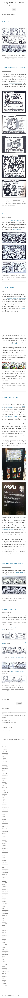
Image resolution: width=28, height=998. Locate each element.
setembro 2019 (5, 792)
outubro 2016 (4, 850)
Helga (10, 57)
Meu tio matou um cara (14, 551)
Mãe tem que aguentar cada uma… (13, 564)
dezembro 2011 (5, 949)
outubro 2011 (4, 952)
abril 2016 (4, 860)
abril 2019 (4, 800)
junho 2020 (4, 780)
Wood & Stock (22, 298)
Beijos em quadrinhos (9, 609)
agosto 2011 (4, 956)
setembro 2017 (5, 831)
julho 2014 (4, 896)
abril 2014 (4, 901)
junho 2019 (4, 797)
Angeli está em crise (8, 288)
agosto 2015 (4, 874)
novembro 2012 (5, 930)
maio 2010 (4, 981)
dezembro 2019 (5, 787)
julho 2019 (4, 795)
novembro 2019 (5, 789)
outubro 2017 (4, 829)
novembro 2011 (5, 951)
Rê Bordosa (20, 57)
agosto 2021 (4, 770)
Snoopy (3, 690)
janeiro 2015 (4, 886)
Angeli (7, 201)
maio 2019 (4, 799)
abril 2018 (4, 819)
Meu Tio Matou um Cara (11, 416)
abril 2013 (4, 922)
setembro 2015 (5, 872)
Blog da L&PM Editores (14, 3)
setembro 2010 (5, 975)
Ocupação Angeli (13, 385)
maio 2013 (4, 920)
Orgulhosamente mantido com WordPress (10, 995)
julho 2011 (4, 957)
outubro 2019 (4, 790)
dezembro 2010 (5, 969)
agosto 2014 (4, 894)
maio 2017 (4, 838)
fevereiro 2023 (5, 763)
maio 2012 (4, 940)
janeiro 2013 (4, 927)
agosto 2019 (4, 794)
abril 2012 (4, 942)
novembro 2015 (5, 869)
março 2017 (4, 841)
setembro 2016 (5, 852)
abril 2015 (4, 881)
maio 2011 (4, 961)
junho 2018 (4, 816)
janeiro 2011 (4, 968)
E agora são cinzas (17, 229)
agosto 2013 (4, 915)
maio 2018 (4, 818)
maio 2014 (4, 899)
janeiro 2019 (4, 806)
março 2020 (4, 783)
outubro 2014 (4, 891)
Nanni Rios (14, 554)
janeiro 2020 (4, 785)
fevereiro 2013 (5, 925)
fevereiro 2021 (5, 775)
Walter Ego (15, 298)
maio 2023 (4, 758)
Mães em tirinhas (7, 21)
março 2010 (4, 985)
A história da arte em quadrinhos (9, 722)
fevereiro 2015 (5, 884)
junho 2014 (4, 898)
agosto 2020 (4, 778)
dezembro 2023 (5, 754)
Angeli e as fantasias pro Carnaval (13, 68)
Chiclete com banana (18, 201)
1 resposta (4, 291)
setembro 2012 (5, 934)
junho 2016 (4, 857)
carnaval (11, 201)
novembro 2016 (5, 848)
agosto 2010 (4, 976)
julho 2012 (4, 937)
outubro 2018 (4, 809)
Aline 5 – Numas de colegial (17, 657)
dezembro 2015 (5, 867)
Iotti (13, 57)
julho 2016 (4, 855)
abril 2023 (4, 760)
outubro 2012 (4, 932)
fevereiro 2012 (5, 946)
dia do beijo (7, 689)
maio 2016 (4, 858)
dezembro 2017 (5, 826)
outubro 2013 (4, 911)
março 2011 (4, 964)
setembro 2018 (5, 811)
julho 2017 (4, 835)
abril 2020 (4, 782)
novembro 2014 (5, 889)
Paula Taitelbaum (14, 58)
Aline (15, 687)
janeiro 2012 (4, 947)
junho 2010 (4, 980)
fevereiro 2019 (5, 804)
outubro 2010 (4, 973)
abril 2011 (4, 963)
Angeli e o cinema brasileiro (11, 397)
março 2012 (4, 944)
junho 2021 (4, 771)
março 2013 (4, 923)
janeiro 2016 (4, 865)
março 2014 (4, 903)
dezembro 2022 (5, 766)
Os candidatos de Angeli (10, 214)
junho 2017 (4, 836)
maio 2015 (4, 879)
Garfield (12, 689)
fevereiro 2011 (5, 966)
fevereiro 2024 (5, 753)
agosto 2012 (4, 935)
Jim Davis (16, 689)
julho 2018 (4, 814)
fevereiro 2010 (5, 986)
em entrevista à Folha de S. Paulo (11, 343)
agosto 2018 (4, 812)
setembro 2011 (5, 954)
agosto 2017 (4, 833)
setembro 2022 (5, 768)
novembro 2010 (5, 971)
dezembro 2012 (5, 928)
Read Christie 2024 (6, 720)
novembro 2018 (5, 807)
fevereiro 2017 (5, 843)
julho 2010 (4, 978)
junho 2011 (4, 959)
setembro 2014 (5, 893)
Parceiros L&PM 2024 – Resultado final (10, 719)
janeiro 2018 (4, 824)
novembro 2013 (5, 910)
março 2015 (4, 882)
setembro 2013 (5, 913)
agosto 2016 (4, 853)
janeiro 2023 (4, 765)
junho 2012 (4, 939)
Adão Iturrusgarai (10, 687)
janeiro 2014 (4, 906)
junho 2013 (4, 918)
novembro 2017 (5, 828)
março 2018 (4, 821)
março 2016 (4, 862)
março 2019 (4, 802)
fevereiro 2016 (5, 864)
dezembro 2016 (5, 847)
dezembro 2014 (5, 888)
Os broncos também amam (15, 83)
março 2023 (4, 761)
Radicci (15, 57)
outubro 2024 (4, 749)
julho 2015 (4, 876)
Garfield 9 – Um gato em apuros (18, 671)
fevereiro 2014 (5, 905)
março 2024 (4, 751)
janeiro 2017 (4, 845)
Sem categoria (16, 55)
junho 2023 (4, 756)
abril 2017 (4, 840)
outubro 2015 (4, 870)
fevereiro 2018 (5, 823)
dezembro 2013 (5, 908)
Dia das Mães (12, 598)
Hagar (7, 57)
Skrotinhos (22, 529)
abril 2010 (4, 983)
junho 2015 (4, 877)
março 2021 (4, 773)
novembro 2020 (5, 777)
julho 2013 (4, 917)
